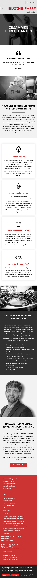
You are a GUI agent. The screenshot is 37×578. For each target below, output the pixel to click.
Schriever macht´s (9, 498)
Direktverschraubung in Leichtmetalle (14, 521)
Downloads (6, 533)
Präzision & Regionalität (10, 479)
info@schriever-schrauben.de (10, 548)
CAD (4, 508)
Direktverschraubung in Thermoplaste (14, 516)
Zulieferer (6, 491)
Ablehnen (15, 575)
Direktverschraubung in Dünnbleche (13, 523)
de (27, 2)
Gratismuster (6, 510)
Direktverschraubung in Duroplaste (13, 519)
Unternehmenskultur (9, 486)
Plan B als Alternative (9, 503)
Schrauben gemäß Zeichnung (11, 531)
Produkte (6, 514)
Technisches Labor (8, 481)
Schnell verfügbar (8, 500)
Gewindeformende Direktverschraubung (15, 526)
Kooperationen (7, 488)
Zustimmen (6, 575)
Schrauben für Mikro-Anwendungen (13, 528)
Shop (4, 494)
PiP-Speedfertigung (9, 505)
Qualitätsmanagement (9, 483)
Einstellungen (9, 570)
